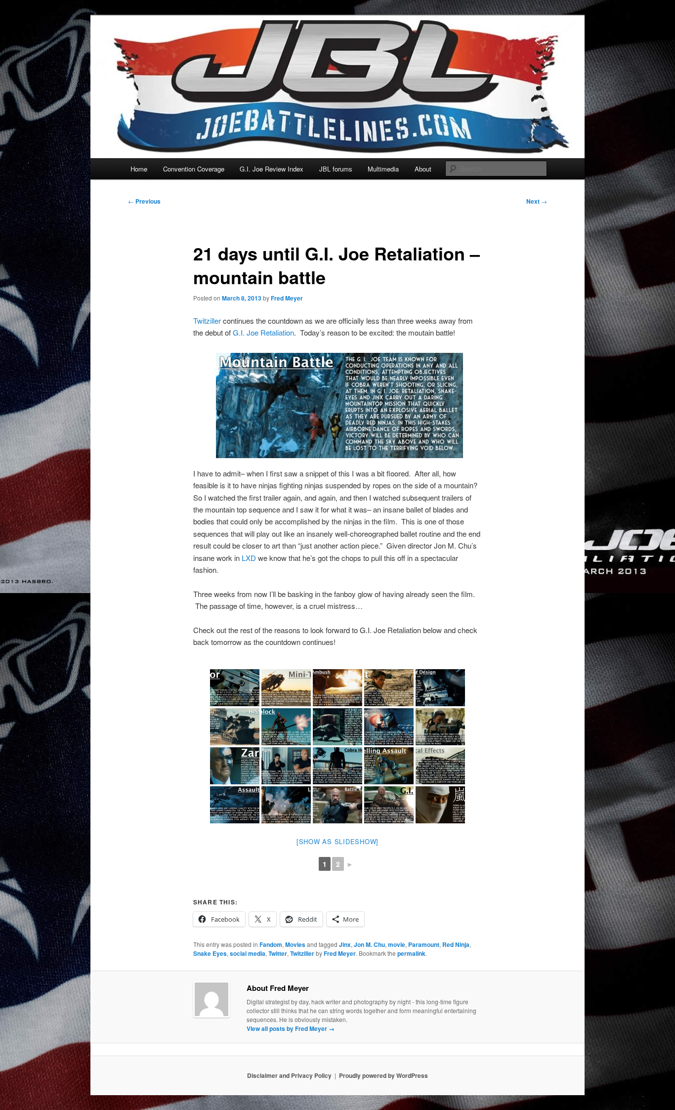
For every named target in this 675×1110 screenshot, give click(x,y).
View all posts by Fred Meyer (291, 1028)
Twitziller (207, 320)
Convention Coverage (193, 168)
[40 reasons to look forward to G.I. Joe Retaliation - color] (234, 687)
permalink (411, 953)
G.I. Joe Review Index (271, 168)
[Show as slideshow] (337, 841)
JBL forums (335, 168)
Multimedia (383, 168)
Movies (295, 944)
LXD (249, 558)
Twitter (277, 953)
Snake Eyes (210, 953)
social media (247, 953)
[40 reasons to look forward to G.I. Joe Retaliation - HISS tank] (234, 726)
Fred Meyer (287, 298)
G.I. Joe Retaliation (263, 332)
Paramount (423, 944)
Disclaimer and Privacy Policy (289, 1075)
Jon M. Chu (369, 944)
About (423, 168)
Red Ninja (455, 944)
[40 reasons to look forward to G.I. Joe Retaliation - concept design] (440, 687)
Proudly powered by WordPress (383, 1075)
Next (536, 201)
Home (138, 168)
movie (396, 944)
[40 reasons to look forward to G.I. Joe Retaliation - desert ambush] (337, 687)
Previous (144, 201)
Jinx (345, 944)
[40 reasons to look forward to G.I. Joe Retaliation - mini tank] (286, 687)
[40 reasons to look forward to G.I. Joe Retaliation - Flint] (389, 687)
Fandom (270, 944)
